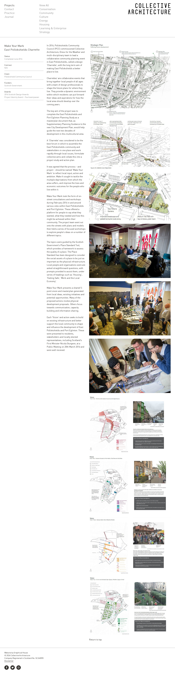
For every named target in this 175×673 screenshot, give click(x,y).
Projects (9, 5)
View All (44, 5)
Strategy (44, 32)
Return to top (95, 639)
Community (46, 13)
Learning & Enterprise (52, 28)
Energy (43, 20)
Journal (9, 16)
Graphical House (21, 652)
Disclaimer (9, 660)
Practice (9, 13)
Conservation (47, 9)
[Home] (149, 18)
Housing (44, 24)
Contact (9, 9)
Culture (43, 16)
